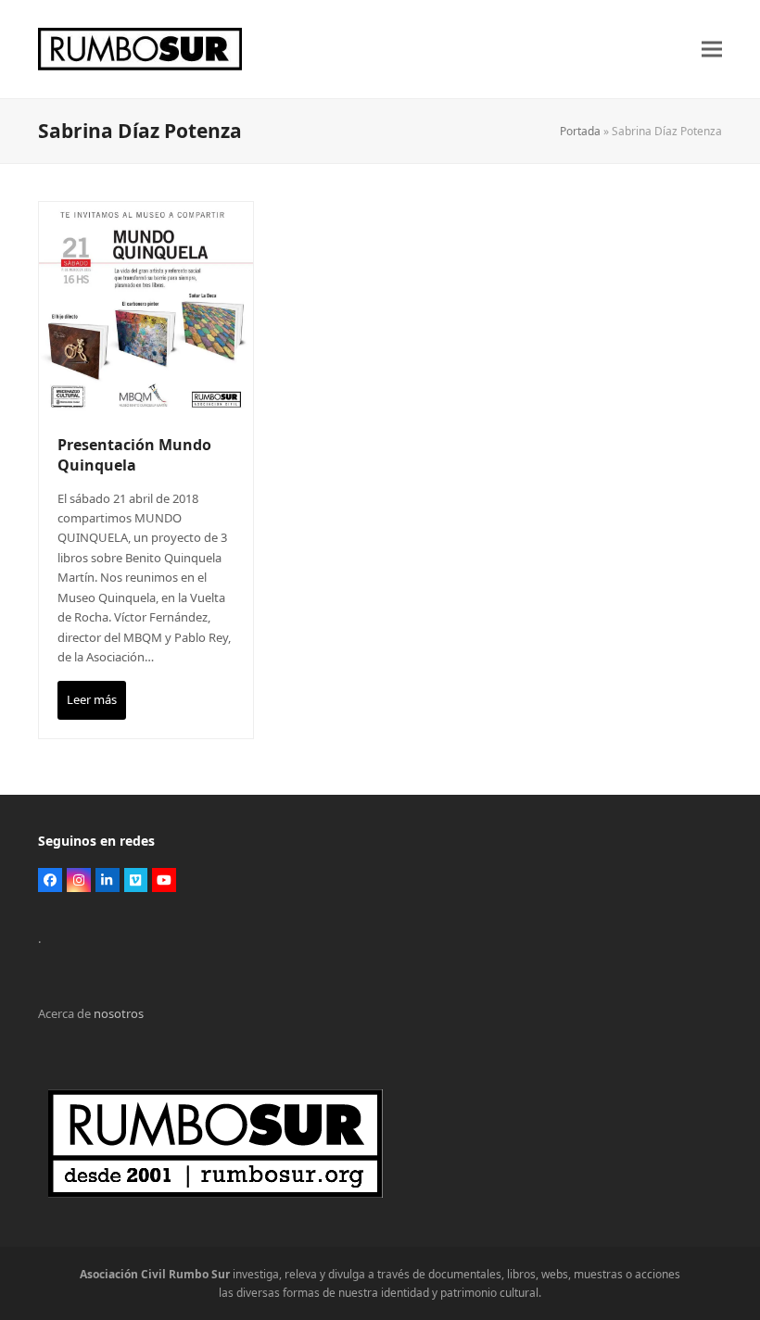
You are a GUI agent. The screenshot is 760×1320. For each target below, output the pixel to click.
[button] (712, 49)
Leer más (92, 699)
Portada (580, 131)
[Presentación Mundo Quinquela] (146, 307)
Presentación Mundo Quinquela (134, 454)
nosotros (119, 1013)
